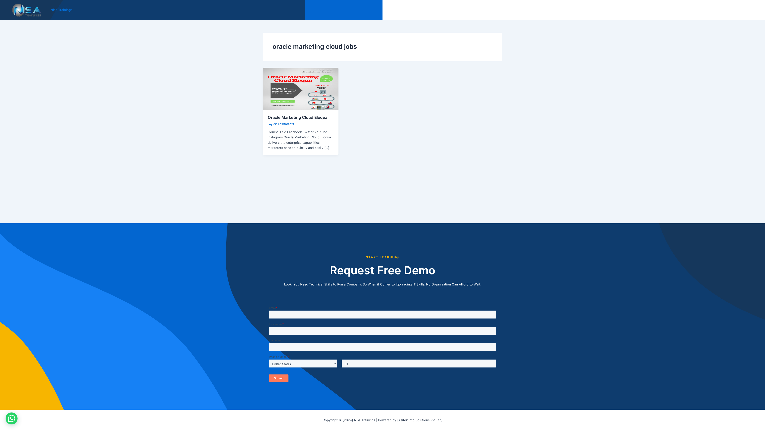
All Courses (692, 10)
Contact (749, 10)
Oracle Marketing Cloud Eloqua (297, 117)
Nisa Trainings (62, 10)
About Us (729, 10)
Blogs (711, 10)
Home (673, 10)
